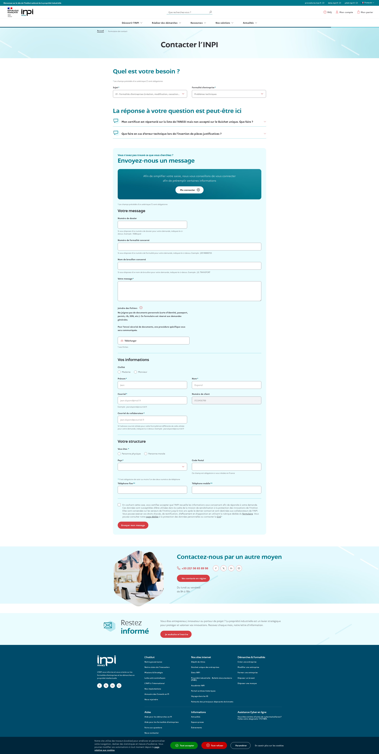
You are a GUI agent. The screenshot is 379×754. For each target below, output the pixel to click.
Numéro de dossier (127, 218)
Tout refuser (217, 745)
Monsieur (142, 371)
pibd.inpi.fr (350, 2)
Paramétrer (241, 745)
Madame (126, 371)
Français (368, 2)
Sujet (115, 87)
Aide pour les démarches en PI (158, 717)
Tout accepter (187, 745)
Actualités (248, 22)
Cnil (219, 516)
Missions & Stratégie (153, 672)
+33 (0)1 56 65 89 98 (195, 568)
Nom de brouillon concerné (132, 259)
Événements (196, 727)
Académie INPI (198, 685)
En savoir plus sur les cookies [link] (269, 745)
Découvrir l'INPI (130, 22)
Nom (194, 378)
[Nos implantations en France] (139, 605)
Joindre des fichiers (153, 319)
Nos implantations (152, 689)
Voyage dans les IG (199, 696)
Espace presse (197, 722)
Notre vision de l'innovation (157, 667)
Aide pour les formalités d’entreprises (161, 722)
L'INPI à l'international (154, 683)
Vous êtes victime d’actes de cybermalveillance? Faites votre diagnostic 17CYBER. (259, 718)
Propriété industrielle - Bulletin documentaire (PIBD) (211, 679)
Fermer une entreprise (248, 672)
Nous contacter (151, 733)
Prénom (122, 378)
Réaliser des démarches (165, 22)
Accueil (100, 31)
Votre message (125, 278)
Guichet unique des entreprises (205, 667)
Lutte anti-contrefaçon (154, 678)
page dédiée (152, 516)
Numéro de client (201, 393)
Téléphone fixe (125, 483)
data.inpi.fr (333, 2)
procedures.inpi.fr (313, 2)
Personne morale (156, 453)
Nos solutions (223, 22)
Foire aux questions (153, 727)
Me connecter (187, 189)
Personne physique (131, 453)
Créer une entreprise (247, 662)
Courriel (122, 393)
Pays (120, 460)
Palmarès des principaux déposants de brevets (212, 702)
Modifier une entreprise (248, 667)
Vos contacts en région (194, 578)
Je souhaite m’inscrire (176, 634)
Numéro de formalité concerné (133, 240)
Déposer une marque (247, 683)
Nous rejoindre (151, 699)
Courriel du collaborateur (130, 413)
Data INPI (195, 672)
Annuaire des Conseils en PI (156, 694)
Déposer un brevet (246, 678)
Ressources (197, 22)
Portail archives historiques (203, 691)
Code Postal (198, 460)
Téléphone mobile (201, 483)
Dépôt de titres (198, 662)
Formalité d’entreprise (203, 87)
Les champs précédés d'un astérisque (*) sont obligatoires (138, 81)
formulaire (247, 513)
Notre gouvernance (153, 662)
